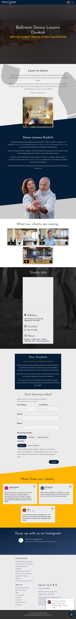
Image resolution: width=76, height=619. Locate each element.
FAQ (16, 593)
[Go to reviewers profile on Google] (6, 488)
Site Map (18, 605)
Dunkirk (44, 600)
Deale (40, 600)
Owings (40, 602)
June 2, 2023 (12, 489)
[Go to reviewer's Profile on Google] (24, 510)
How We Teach (20, 590)
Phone (20, 423)
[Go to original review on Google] (34, 487)
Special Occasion (43, 437)
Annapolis (53, 597)
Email (19, 414)
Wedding (31, 437)
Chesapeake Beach (44, 599)
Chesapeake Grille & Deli (44, 144)
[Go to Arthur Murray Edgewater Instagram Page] (56, 585)
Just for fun (22, 437)
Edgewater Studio (45, 585)
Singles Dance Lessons (23, 561)
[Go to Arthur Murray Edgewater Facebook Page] (53, 585)
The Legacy (19, 595)
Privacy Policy (20, 602)
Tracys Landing (45, 604)
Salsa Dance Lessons (23, 571)
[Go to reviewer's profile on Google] (42, 488)
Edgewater (22, 445)
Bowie (59, 597)
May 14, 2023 (48, 489)
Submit (54, 462)
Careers (18, 597)
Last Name (43, 405)
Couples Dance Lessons (24, 564)
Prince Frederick (34, 445)
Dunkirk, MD (19, 144)
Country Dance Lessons (24, 581)
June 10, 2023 (30, 511)
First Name (22, 405)
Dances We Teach (22, 588)
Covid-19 (18, 600)
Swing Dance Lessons (23, 573)
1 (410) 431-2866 (31, 330)
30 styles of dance (34, 159)
